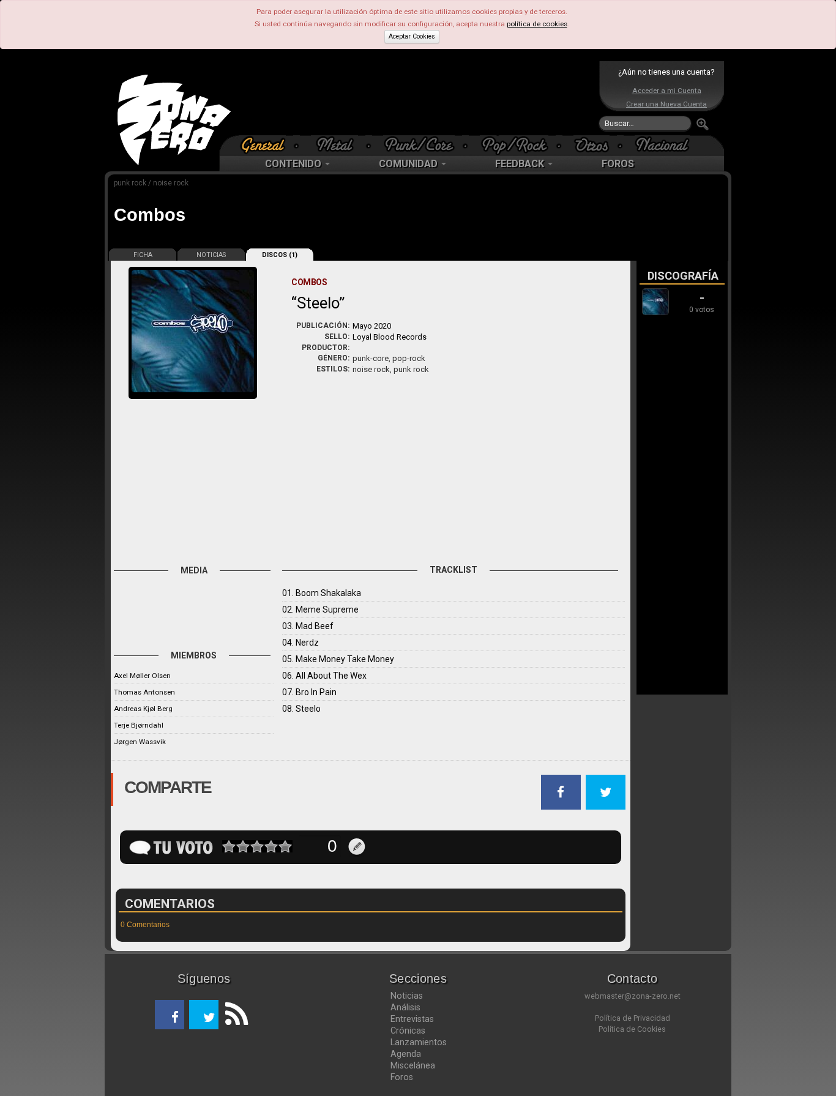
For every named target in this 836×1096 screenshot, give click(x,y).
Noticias (406, 996)
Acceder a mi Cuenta (666, 90)
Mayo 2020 (372, 325)
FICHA (142, 255)
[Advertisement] (414, 98)
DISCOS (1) (279, 255)
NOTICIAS (211, 255)
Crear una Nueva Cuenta (666, 104)
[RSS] (233, 1014)
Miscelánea (412, 1065)
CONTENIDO (294, 164)
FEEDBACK (521, 164)
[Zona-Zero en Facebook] (169, 1014)
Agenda (405, 1054)
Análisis (405, 1007)
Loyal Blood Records (390, 336)
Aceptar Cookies (412, 36)
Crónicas (407, 1030)
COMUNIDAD (409, 164)
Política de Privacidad (632, 1018)
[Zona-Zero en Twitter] (203, 1014)
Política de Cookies (632, 1029)
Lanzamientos (418, 1042)
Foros (401, 1077)
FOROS (618, 164)
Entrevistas (412, 1019)
